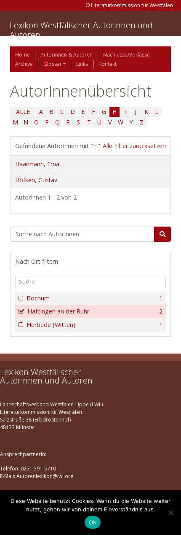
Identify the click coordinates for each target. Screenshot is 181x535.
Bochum (94, 298)
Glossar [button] (52, 64)
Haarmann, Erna (37, 164)
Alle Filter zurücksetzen (134, 146)
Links (82, 64)
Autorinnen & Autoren (66, 54)
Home (22, 54)
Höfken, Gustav (36, 180)
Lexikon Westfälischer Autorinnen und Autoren (81, 30)
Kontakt (107, 64)
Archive (24, 64)
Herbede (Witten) (94, 325)
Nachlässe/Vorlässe (126, 54)
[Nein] (170, 512)
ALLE (23, 112)
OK (93, 522)
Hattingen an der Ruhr (94, 311)
